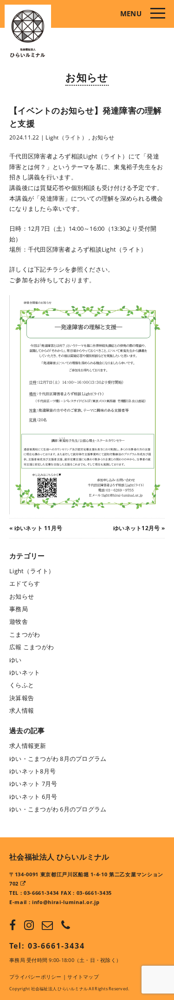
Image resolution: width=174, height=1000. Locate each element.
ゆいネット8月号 (32, 771)
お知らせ (86, 77)
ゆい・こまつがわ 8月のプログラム (57, 758)
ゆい (15, 660)
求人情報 (21, 710)
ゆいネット (24, 672)
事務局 (18, 609)
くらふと (21, 685)
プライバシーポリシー (35, 976)
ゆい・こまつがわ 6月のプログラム (57, 809)
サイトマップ (83, 976)
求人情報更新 (27, 745)
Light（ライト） (66, 137)
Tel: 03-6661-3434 (47, 946)
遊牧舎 (18, 621)
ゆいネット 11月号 (38, 528)
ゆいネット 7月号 (33, 783)
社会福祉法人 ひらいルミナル (59, 857)
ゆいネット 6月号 (33, 796)
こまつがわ (24, 634)
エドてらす (24, 583)
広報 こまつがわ (31, 647)
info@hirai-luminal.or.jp (65, 902)
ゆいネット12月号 (136, 528)
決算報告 (21, 698)
